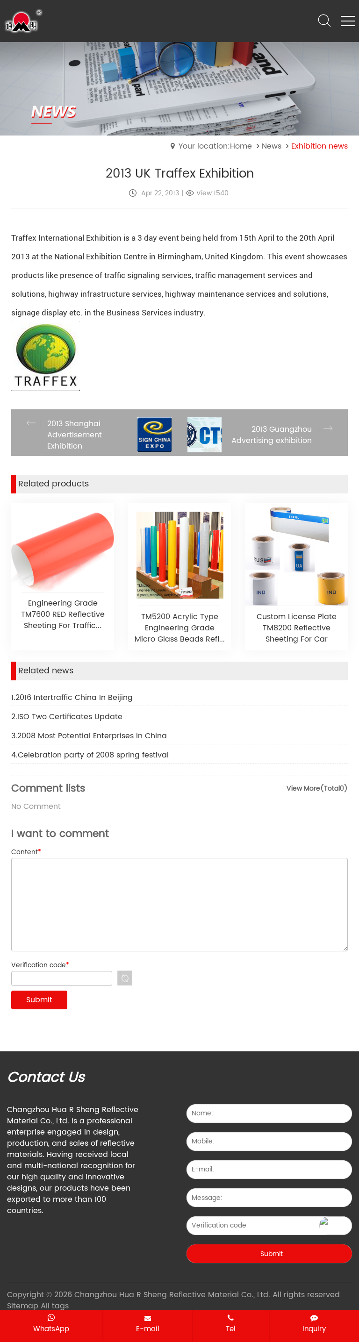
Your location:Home (215, 146)
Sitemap (22, 1306)
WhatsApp (51, 1329)
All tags (55, 1306)
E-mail (147, 1329)
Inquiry (314, 1329)
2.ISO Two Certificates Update (66, 717)
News (271, 146)
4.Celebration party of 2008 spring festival (90, 755)
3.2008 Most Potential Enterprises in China (89, 736)
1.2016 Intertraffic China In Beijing (72, 698)
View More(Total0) (317, 788)
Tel (231, 1329)
